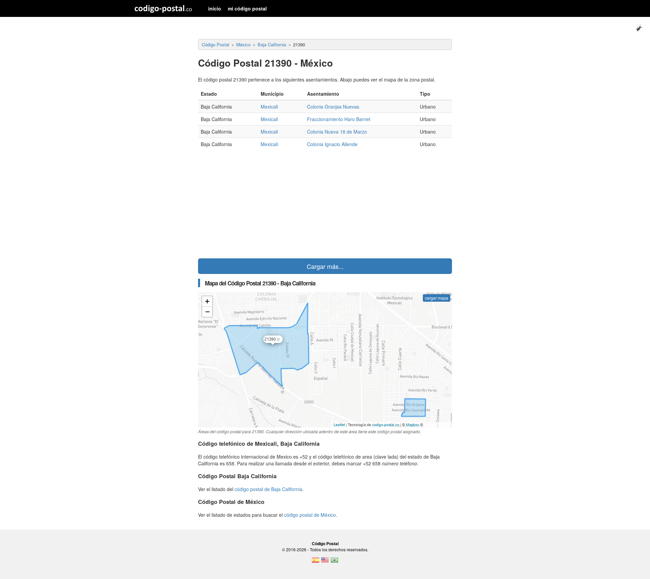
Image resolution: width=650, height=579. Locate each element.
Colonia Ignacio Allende (332, 144)
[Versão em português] (334, 562)
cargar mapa (436, 298)
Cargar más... (325, 266)
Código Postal (325, 543)
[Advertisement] (325, 204)
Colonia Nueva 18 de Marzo (337, 131)
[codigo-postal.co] (163, 8)
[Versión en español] (315, 562)
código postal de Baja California (268, 489)
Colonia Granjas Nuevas (333, 106)
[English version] (325, 562)
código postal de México (310, 514)
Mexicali (269, 106)
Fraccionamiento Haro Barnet (338, 119)
